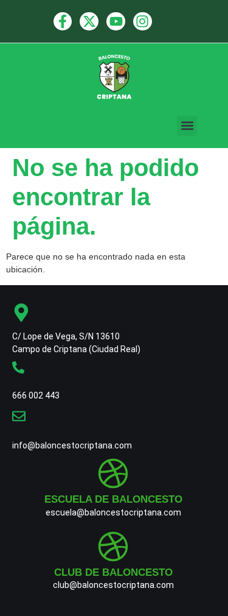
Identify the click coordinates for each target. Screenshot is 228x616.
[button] (187, 126)
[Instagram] (142, 21)
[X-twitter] (89, 21)
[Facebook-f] (63, 21)
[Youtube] (115, 21)
